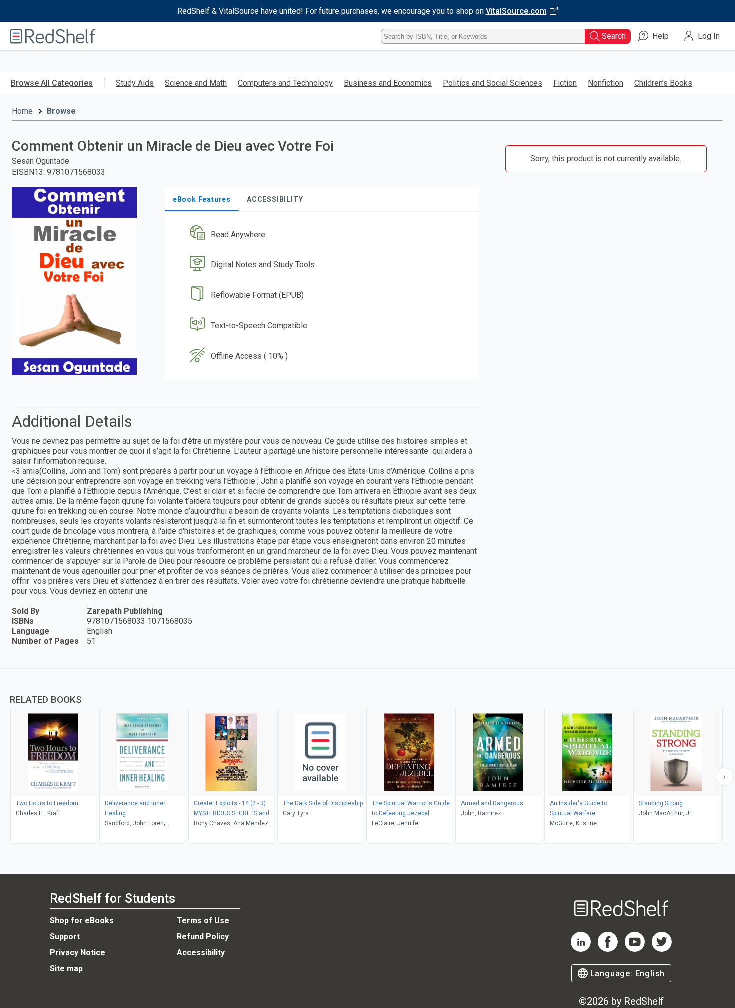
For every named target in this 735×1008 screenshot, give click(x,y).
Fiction (565, 83)
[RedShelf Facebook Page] (608, 949)
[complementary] (367, 757)
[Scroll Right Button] (725, 777)
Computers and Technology (285, 83)
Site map (66, 968)
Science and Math (196, 83)
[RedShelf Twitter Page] (662, 949)
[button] (324, 234)
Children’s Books (663, 83)
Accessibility (201, 952)
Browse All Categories (52, 83)
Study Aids (135, 83)
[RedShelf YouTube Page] (635, 949)
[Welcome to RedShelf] (53, 36)
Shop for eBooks (82, 920)
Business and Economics (388, 83)
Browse (61, 111)
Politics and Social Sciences (492, 83)
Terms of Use (203, 920)
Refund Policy (203, 936)
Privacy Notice (78, 952)
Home (22, 111)
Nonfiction (606, 83)
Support (65, 936)
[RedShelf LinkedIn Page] (581, 949)
